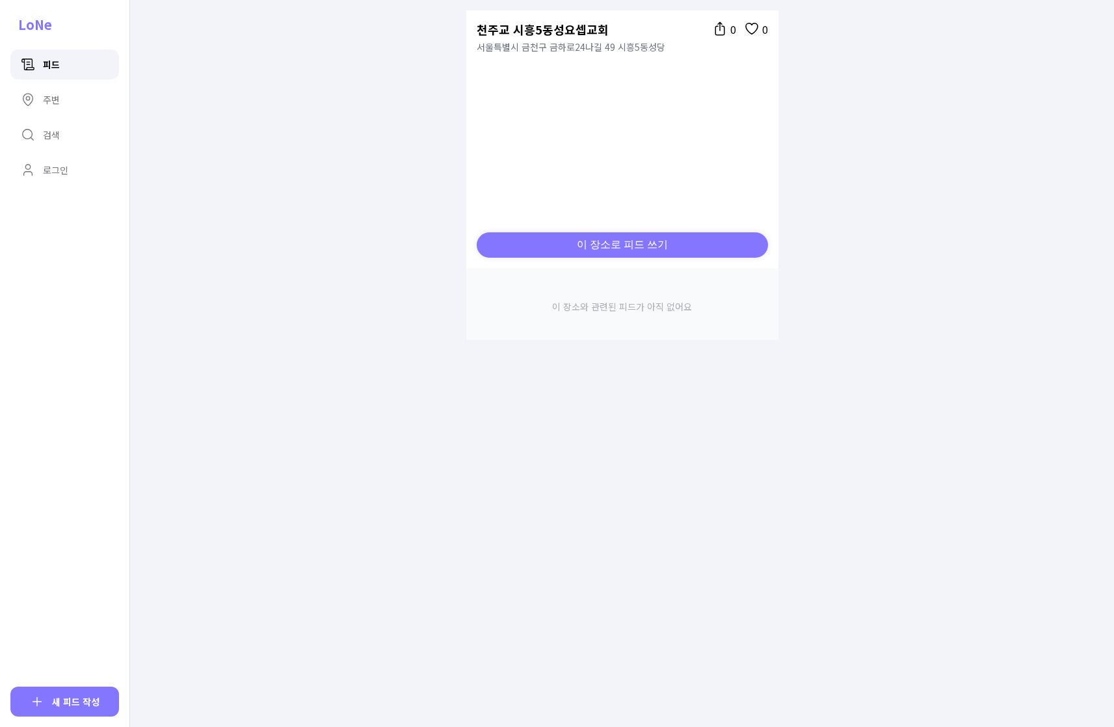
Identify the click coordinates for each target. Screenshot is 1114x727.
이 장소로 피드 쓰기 (622, 244)
